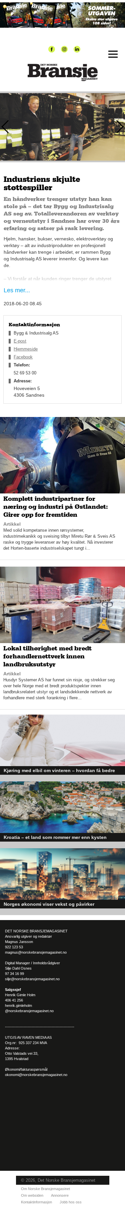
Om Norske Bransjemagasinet (45, 1189)
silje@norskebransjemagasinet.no (32, 979)
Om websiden (32, 1195)
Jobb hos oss (71, 1202)
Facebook (23, 356)
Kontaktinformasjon (36, 1202)
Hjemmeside (26, 348)
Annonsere (60, 1195)
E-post (20, 340)
